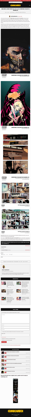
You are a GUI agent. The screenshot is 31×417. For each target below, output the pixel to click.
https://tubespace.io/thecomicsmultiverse (7, 271)
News (12, 261)
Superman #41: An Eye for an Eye (10, 367)
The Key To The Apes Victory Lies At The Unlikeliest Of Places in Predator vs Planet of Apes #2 (10, 291)
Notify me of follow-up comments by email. (8, 338)
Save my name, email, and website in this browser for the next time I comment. (13, 331)
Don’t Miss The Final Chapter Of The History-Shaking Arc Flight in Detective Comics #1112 (25, 291)
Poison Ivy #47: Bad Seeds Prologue (10, 359)
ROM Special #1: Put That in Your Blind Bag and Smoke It (13, 363)
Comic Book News (9, 261)
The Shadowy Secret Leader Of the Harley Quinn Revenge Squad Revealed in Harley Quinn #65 (10, 284)
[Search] (21, 2)
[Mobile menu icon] (29, 5)
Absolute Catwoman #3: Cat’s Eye (10, 371)
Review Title (3, 333)
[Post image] (3, 283)
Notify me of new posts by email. (7, 340)
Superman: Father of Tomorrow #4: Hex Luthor (12, 355)
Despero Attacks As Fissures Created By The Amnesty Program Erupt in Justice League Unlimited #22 (10, 299)
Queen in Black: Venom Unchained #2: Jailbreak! (12, 351)
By (16, 261)
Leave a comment (25, 261)
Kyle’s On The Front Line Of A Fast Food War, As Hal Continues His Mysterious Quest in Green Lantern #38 (25, 284)
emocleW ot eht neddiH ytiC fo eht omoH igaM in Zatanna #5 (25, 298)
